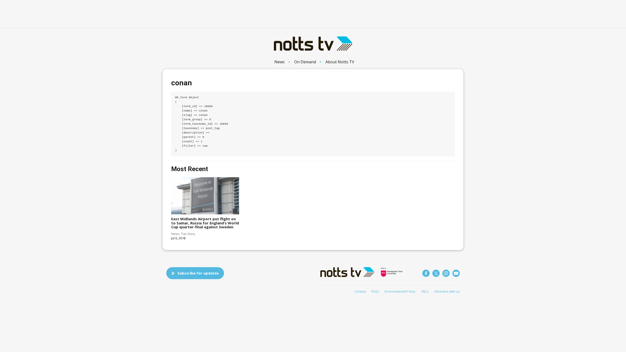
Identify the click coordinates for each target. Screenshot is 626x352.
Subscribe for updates (198, 273)
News (279, 62)
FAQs (375, 291)
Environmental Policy (400, 291)
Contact (360, 291)
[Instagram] (446, 273)
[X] (436, 273)
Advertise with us (447, 291)
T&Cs (425, 291)
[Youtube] (456, 273)
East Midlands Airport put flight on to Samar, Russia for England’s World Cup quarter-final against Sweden (205, 222)
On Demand (305, 62)
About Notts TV (339, 62)
